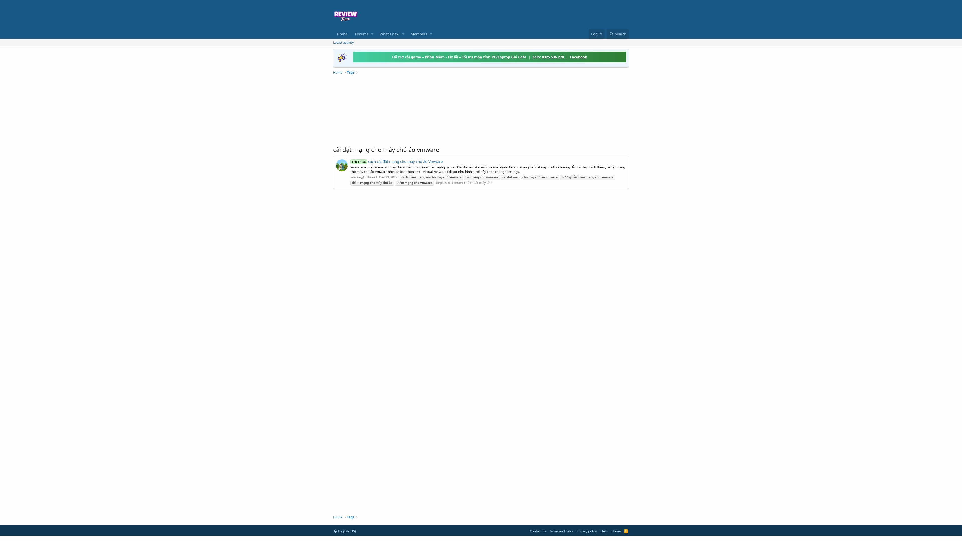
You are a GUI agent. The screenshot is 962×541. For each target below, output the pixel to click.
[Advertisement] (521, 14)
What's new (389, 33)
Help (604, 531)
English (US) (346, 531)
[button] (372, 34)
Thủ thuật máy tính (478, 182)
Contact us (538, 531)
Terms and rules (561, 531)
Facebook (578, 56)
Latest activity (343, 42)
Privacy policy (587, 531)
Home (342, 33)
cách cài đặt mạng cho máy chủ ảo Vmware (397, 161)
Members (419, 33)
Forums (361, 33)
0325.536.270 (553, 56)
